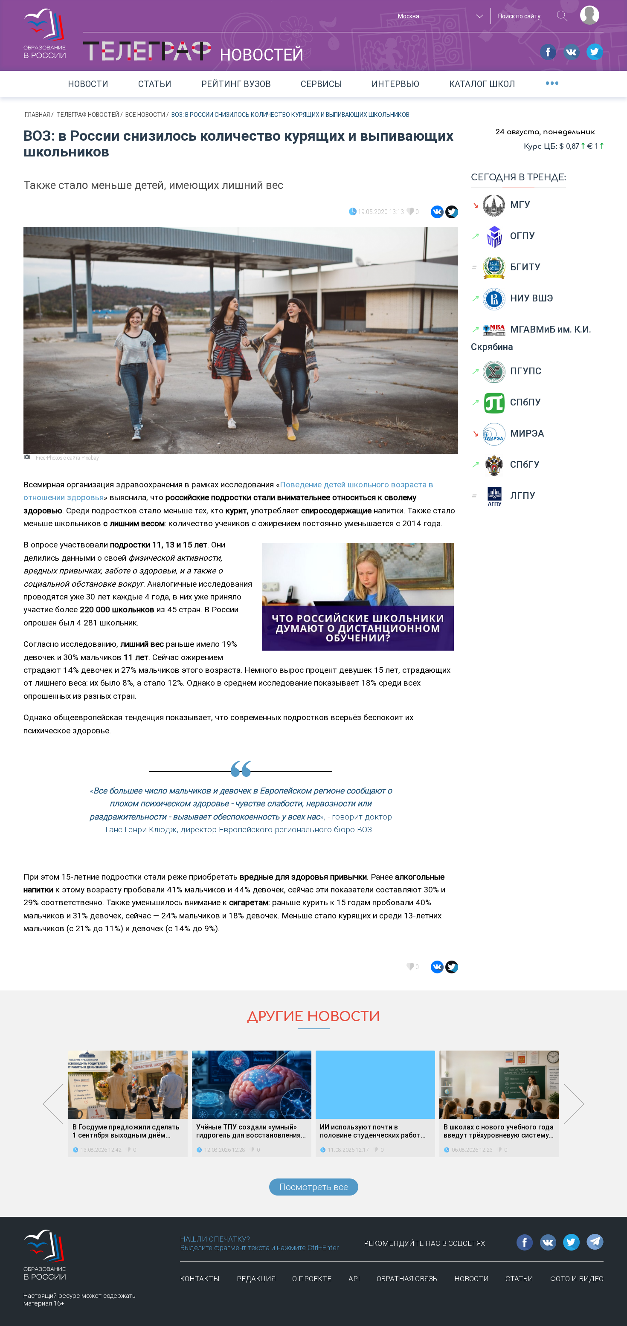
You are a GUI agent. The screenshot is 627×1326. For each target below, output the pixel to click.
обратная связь (407, 1278)
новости (471, 1278)
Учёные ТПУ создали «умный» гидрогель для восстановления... (251, 1131)
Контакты (200, 1278)
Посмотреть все (313, 1187)
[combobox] (439, 16)
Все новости (145, 114)
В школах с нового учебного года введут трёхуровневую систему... (499, 1131)
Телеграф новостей (88, 114)
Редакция (256, 1278)
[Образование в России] (44, 29)
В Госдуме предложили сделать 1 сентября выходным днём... (126, 1131)
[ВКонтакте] (437, 212)
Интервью (395, 84)
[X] (451, 212)
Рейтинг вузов (236, 84)
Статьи (154, 84)
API (354, 1278)
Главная (38, 114)
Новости (88, 84)
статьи (519, 1278)
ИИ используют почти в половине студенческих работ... (373, 1131)
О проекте (311, 1278)
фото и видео (577, 1278)
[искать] (562, 16)
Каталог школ (482, 84)
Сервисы (321, 84)
